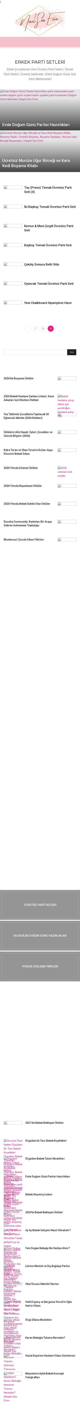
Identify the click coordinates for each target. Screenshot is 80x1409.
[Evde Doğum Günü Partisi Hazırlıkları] (40, 118)
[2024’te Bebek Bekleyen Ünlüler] (13, 1217)
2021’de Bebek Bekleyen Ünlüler (44, 1122)
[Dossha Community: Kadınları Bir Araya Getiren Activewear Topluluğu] (67, 526)
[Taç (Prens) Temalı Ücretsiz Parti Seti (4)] (13, 191)
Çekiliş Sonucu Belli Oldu (41, 264)
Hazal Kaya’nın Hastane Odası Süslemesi (50, 1355)
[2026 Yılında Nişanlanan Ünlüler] (67, 490)
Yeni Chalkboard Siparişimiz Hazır (48, 303)
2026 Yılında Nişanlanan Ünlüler (23, 485)
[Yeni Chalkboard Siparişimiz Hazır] (13, 307)
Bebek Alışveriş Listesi (38, 1194)
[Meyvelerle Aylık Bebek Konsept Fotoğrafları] (13, 1378)
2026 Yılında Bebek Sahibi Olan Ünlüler (27, 503)
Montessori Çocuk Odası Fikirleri (24, 539)
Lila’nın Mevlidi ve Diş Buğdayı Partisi (47, 1266)
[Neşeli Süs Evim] (40, 20)
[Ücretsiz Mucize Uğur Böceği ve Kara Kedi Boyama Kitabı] (40, 156)
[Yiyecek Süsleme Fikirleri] (40, 966)
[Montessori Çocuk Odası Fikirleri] (67, 544)
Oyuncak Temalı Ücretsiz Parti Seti (48, 283)
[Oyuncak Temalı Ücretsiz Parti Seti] (13, 288)
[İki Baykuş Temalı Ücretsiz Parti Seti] (13, 211)
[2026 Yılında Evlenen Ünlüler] (67, 472)
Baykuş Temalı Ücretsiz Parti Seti (48, 245)
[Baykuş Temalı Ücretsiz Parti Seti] (13, 249)
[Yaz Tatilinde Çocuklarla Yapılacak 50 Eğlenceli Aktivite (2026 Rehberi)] (67, 418)
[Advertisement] (32, 613)
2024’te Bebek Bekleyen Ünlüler (44, 1212)
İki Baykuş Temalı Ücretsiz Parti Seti (50, 207)
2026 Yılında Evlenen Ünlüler (21, 467)
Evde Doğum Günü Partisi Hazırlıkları (47, 1176)
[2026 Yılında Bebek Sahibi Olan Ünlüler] (67, 508)
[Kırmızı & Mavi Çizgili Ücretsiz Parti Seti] (13, 230)
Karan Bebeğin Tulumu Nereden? (45, 1337)
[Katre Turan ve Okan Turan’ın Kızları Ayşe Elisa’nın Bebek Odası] (67, 454)
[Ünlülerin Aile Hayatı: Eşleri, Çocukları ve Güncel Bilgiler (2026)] (67, 436)
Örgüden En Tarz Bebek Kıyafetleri (46, 1140)
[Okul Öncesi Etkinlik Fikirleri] (13, 1288)
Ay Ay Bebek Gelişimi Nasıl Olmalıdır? (48, 1230)
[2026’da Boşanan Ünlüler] (67, 383)
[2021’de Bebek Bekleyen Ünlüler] (13, 1127)
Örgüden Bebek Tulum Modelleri (45, 1158)
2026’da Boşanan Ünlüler (19, 378)
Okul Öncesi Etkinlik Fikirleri (42, 1284)
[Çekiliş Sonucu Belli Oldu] (13, 269)
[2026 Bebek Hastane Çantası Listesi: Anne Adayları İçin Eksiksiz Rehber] (67, 406)
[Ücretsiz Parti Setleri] (40, 905)
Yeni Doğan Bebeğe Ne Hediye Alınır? (47, 1248)
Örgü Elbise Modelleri (38, 1319)
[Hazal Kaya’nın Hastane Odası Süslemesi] (13, 1360)
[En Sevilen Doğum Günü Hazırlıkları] (40, 936)
